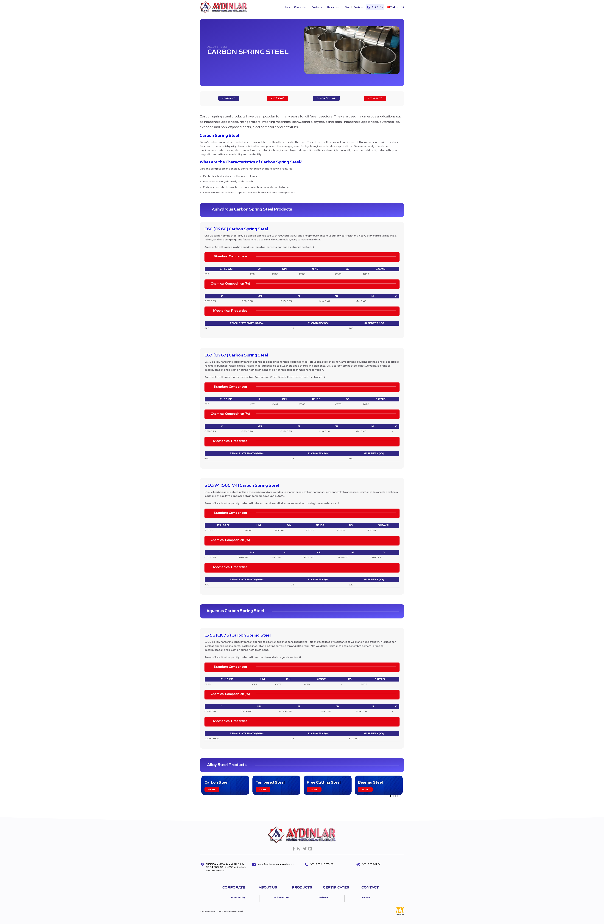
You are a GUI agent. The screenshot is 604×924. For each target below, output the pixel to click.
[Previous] (198, 787)
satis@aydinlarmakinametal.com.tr (276, 864)
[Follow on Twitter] (305, 849)
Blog (347, 7)
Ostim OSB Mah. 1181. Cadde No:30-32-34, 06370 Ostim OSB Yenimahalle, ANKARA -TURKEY (226, 867)
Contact (358, 7)
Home (287, 7)
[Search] (403, 7)
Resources (333, 7)
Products (316, 7)
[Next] (406, 787)
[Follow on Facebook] (294, 849)
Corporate (300, 7)
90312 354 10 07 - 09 (321, 864)
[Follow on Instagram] (299, 849)
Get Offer (377, 7)
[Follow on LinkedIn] (310, 849)
